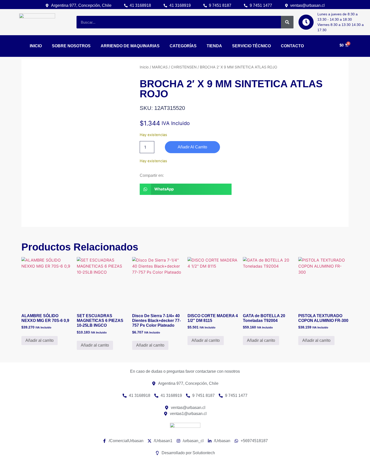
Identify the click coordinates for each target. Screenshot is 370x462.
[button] (186, 189)
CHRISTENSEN (184, 67)
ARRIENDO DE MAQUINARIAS (130, 46)
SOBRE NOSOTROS (71, 46)
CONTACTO (292, 46)
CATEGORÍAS (183, 46)
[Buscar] (287, 22)
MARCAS (160, 67)
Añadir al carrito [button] (39, 340)
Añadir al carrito (192, 147)
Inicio (144, 67)
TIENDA (214, 46)
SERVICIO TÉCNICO (251, 46)
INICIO (36, 46)
